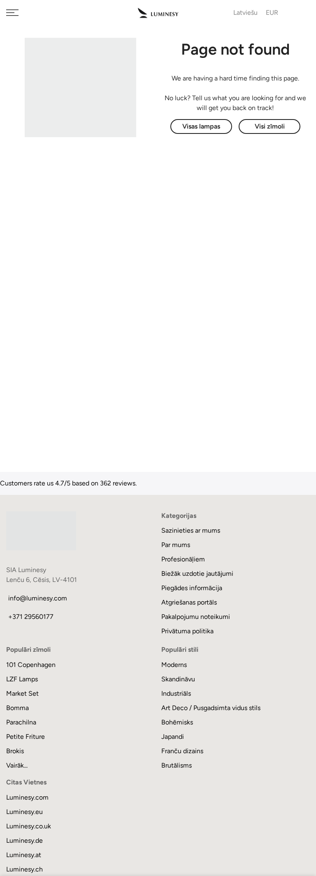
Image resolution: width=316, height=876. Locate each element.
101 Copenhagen (31, 665)
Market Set (22, 693)
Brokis (15, 751)
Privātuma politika (187, 631)
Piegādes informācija (191, 588)
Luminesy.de (24, 840)
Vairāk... (17, 765)
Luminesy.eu (24, 812)
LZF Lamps (22, 679)
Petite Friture (25, 736)
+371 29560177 (30, 617)
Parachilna (21, 722)
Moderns (174, 665)
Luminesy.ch (24, 869)
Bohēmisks (177, 722)
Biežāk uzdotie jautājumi (197, 573)
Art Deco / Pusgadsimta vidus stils (210, 708)
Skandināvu (178, 679)
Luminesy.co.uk (28, 826)
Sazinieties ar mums (190, 530)
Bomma (17, 708)
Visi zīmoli (270, 126)
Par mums (175, 545)
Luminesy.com (27, 797)
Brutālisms (176, 765)
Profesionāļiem (183, 559)
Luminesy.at (23, 855)
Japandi (172, 736)
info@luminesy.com (37, 598)
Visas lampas (201, 126)
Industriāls (176, 693)
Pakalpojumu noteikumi (195, 617)
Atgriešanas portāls (189, 602)
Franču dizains (182, 751)
